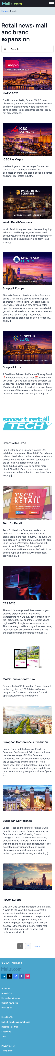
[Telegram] (15, 976)
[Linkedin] (3, 976)
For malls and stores (10, 998)
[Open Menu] (51, 3)
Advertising (6, 993)
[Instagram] (27, 976)
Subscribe (6, 1031)
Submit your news (9, 1003)
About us (5, 988)
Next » (37, 946)
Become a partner (9, 1027)
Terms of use (7, 1050)
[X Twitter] (9, 976)
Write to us (6, 1007)
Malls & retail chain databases (15, 1022)
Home (4, 11)
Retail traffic (7, 1017)
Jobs (3, 1036)
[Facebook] (21, 976)
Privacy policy (8, 1046)
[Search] (5, 49)
